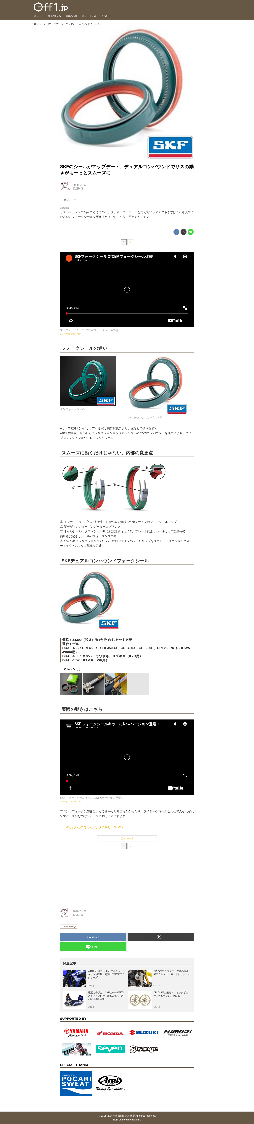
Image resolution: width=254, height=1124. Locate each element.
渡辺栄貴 (78, 188)
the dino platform (131, 1119)
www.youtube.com (70, 333)
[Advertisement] (88, 877)
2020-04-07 (79, 184)
